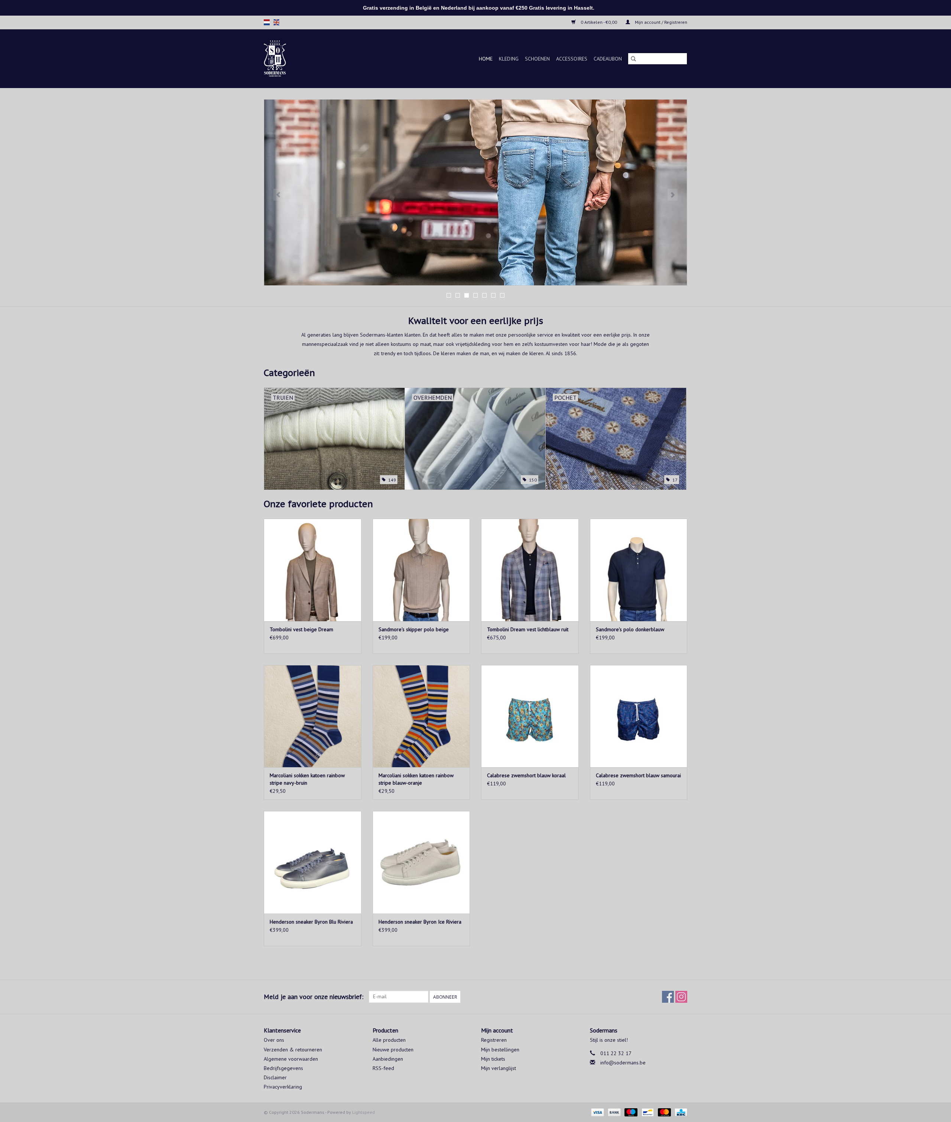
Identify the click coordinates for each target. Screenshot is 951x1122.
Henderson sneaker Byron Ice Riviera (420, 921)
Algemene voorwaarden (291, 1058)
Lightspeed (363, 1112)
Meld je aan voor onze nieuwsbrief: (313, 997)
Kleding (509, 58)
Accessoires (571, 58)
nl (267, 22)
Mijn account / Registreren (660, 22)
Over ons (274, 1040)
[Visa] (596, 1112)
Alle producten (389, 1040)
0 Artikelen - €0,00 (599, 22)
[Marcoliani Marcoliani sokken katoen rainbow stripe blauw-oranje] (421, 716)
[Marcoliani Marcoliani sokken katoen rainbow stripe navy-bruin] (312, 716)
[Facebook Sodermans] (668, 997)
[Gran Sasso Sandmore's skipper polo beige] (421, 570)
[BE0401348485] (284, 58)
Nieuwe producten (393, 1049)
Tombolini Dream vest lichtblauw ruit (527, 629)
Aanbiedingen (388, 1058)
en (276, 22)
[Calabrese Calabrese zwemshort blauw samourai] (639, 716)
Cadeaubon (608, 58)
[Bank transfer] (613, 1112)
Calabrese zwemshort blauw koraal (526, 775)
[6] (475, 192)
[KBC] (679, 1112)
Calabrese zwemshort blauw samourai (638, 775)
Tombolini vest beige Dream (301, 629)
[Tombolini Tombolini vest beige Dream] (312, 570)
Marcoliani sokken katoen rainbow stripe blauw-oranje (416, 779)
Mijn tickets (493, 1058)
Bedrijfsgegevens (283, 1068)
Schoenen (537, 58)
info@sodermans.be (623, 1062)
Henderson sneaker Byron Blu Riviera (311, 921)
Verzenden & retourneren (293, 1049)
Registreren (494, 1040)
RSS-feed (383, 1068)
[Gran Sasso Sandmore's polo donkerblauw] (639, 570)
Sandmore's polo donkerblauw (630, 629)
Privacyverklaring (283, 1086)
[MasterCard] (663, 1112)
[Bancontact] (647, 1112)
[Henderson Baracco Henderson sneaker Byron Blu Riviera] (312, 862)
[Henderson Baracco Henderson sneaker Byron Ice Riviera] (421, 862)
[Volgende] (673, 195)
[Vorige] (278, 195)
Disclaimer (275, 1077)
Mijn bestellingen (500, 1049)
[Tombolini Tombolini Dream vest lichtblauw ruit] (530, 570)
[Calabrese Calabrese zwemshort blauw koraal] (530, 716)
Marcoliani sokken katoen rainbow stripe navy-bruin (307, 779)
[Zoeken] (633, 59)
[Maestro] (630, 1112)
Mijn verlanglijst (498, 1068)
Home (486, 58)
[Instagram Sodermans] (681, 997)
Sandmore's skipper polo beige (414, 629)
